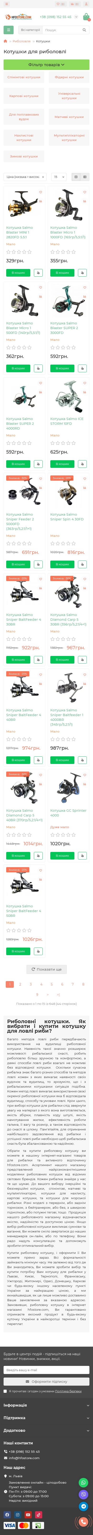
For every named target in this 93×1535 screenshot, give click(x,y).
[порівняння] (40, 201)
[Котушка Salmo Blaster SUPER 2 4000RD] (24, 396)
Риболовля (22, 41)
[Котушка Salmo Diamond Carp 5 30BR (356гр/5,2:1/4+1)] (68, 592)
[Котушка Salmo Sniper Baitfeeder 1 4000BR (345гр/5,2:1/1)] (68, 687)
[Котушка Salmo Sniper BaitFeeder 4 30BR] (24, 592)
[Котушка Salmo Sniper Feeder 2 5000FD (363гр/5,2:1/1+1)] (24, 491)
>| (58, 994)
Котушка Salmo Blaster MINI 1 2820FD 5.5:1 (19, 232)
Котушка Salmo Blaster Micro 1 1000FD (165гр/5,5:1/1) (68, 232)
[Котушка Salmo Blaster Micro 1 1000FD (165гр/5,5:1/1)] (68, 205)
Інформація (15, 1405)
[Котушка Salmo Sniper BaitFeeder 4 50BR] (24, 883)
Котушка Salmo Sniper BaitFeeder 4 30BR (23, 619)
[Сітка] (76, 177)
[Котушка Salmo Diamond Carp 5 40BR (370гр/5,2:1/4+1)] (24, 788)
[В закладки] (40, 192)
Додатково (14, 1430)
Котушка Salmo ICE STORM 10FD (66, 421)
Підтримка (14, 1418)
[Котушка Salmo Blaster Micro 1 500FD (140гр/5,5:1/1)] (24, 300)
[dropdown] (7, 4)
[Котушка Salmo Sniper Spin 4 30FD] (68, 491)
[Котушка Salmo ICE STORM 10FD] (68, 396)
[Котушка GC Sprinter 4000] (68, 788)
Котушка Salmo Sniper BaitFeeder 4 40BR (23, 715)
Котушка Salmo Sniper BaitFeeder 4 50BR (23, 911)
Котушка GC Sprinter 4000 (68, 812)
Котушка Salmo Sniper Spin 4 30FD (67, 516)
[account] (86, 4)
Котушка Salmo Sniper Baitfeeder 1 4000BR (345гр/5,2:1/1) (66, 717)
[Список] (84, 177)
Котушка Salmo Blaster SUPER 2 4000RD (20, 423)
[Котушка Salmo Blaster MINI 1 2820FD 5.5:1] (24, 205)
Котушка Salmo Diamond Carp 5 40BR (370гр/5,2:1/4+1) (24, 815)
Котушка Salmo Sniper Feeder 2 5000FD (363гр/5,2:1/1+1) (20, 521)
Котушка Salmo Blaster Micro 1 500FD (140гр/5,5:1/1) (23, 328)
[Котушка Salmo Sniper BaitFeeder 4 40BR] (24, 687)
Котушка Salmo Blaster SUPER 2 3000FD (64, 328)
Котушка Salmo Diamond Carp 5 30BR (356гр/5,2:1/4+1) (68, 619)
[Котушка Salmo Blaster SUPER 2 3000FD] (68, 300)
